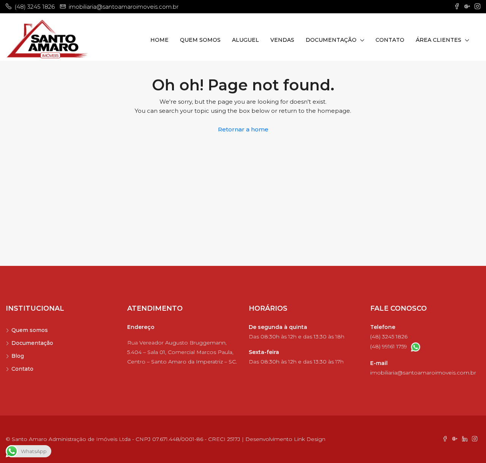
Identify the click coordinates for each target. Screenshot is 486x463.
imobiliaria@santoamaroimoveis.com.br (423, 372)
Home (159, 39)
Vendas (282, 39)
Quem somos (200, 39)
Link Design (309, 439)
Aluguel (245, 39)
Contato (390, 39)
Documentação (331, 39)
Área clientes (438, 39)
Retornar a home (243, 129)
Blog (17, 355)
